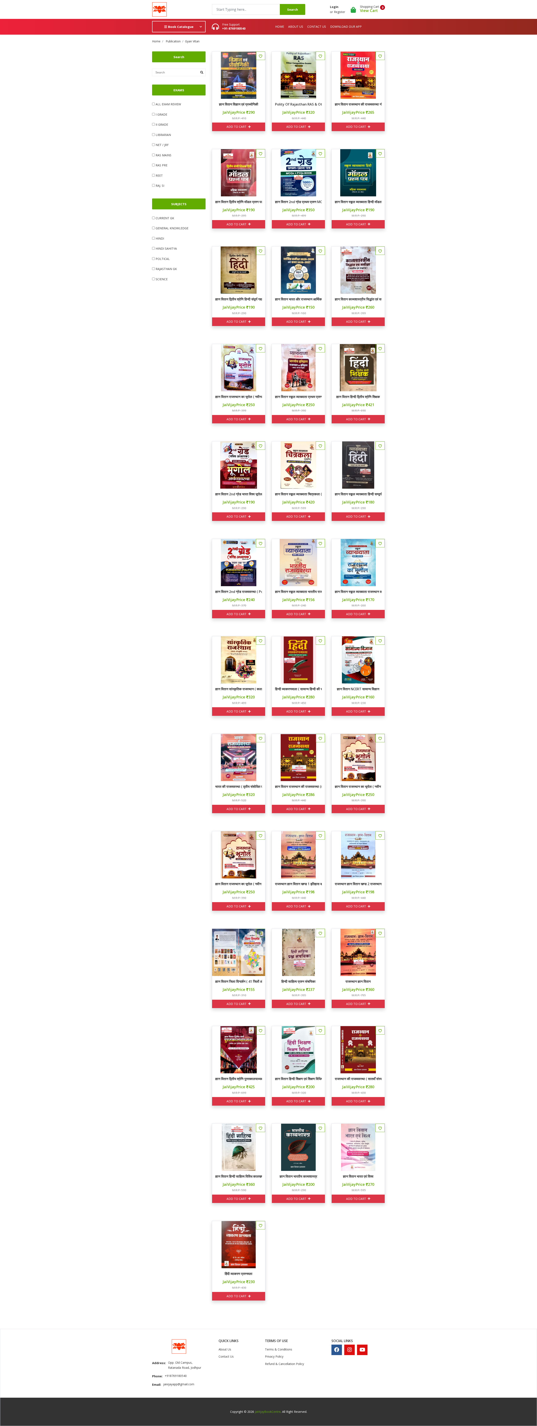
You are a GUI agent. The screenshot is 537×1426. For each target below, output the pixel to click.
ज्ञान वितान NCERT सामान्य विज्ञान (358, 689)
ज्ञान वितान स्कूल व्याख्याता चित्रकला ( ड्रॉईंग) (298, 494)
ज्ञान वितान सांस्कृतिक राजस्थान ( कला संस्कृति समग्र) (238, 689)
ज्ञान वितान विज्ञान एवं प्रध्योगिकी (238, 104)
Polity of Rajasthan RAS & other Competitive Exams (298, 104)
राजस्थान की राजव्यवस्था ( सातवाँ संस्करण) (358, 1079)
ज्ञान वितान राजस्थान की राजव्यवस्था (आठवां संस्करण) (298, 786)
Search (292, 9)
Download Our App (346, 27)
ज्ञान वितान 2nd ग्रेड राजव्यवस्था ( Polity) (238, 592)
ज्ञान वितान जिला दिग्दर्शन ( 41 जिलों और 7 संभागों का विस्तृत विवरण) (238, 981)
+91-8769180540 (233, 28)
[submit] (201, 72)
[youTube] (362, 1350)
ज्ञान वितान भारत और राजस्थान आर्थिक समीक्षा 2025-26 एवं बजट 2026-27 (298, 299)
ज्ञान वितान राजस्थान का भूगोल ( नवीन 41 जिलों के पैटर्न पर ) (358, 786)
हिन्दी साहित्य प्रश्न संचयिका (298, 981)
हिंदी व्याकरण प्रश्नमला (238, 1274)
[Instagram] (349, 1350)
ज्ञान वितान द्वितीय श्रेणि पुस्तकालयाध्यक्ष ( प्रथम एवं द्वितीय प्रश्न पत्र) (238, 1079)
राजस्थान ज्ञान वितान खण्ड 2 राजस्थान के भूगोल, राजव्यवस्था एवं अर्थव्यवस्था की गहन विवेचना (358, 884)
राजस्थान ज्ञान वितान (358, 981)
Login (334, 7)
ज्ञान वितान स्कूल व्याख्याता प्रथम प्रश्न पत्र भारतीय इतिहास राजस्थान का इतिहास (298, 397)
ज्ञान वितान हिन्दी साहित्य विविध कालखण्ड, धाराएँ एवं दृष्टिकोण (238, 1176)
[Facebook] (336, 1350)
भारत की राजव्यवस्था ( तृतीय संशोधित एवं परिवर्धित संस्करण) (238, 786)
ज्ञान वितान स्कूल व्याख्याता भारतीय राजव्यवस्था (298, 592)
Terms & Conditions (278, 1349)
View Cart (369, 10)
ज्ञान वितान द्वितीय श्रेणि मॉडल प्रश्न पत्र (238, 202)
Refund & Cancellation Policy (284, 1364)
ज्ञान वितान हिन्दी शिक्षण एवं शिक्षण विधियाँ (298, 1079)
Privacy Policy (274, 1356)
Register (339, 12)
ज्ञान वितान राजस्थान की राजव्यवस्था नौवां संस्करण (358, 104)
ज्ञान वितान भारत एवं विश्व (358, 1176)
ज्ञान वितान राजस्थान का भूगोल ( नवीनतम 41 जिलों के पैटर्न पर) (238, 397)
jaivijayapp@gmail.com (178, 1384)
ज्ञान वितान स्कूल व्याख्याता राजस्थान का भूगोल (358, 592)
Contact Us (316, 27)
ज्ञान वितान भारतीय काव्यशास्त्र (298, 1176)
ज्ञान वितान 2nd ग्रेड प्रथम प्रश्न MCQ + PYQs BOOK (298, 202)
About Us (295, 27)
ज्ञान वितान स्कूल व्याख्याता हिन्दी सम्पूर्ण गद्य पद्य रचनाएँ (358, 494)
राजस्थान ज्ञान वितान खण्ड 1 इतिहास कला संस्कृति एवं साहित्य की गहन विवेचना (298, 884)
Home (279, 27)
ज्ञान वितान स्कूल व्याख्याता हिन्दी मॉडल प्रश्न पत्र (358, 202)
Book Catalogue (180, 27)
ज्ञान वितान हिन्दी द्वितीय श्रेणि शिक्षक (358, 397)
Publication (173, 41)
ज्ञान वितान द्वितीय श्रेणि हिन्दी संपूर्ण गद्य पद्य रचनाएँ (238, 299)
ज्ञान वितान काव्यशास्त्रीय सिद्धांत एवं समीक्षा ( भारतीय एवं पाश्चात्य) (358, 299)
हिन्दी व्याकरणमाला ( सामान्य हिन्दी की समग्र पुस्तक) (298, 689)
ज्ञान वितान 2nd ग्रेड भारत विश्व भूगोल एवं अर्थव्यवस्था (238, 494)
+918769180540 (176, 1376)
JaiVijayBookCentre (268, 1412)
